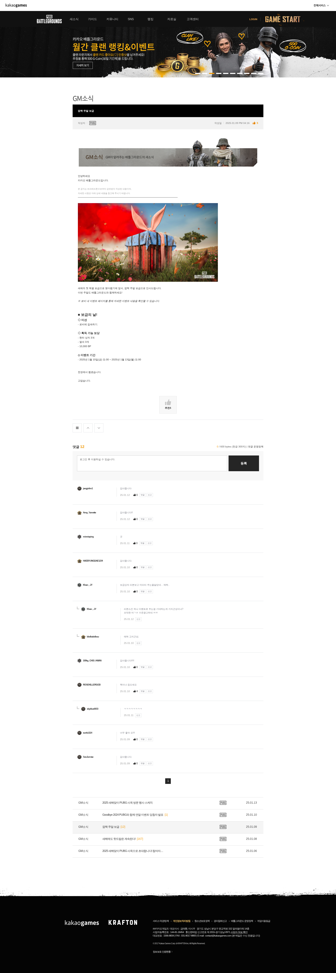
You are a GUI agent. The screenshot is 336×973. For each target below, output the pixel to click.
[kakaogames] (16, 5)
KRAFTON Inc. (183, 943)
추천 (168, 408)
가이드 (92, 19)
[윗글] (88, 427)
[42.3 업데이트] (168, 44)
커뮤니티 (112, 19)
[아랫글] (98, 427)
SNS (131, 19)
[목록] (77, 427)
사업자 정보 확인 (239, 932)
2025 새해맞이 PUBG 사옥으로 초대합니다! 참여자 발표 (133, 850)
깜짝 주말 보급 (110, 826)
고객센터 (193, 19)
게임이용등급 (263, 921)
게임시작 (285, 19)
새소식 (74, 19)
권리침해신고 (220, 921)
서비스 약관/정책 (161, 921)
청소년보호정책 (201, 921)
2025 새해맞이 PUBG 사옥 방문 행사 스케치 (127, 802)
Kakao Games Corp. (167, 943)
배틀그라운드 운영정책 (242, 921)
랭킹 (150, 19)
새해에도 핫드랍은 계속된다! (118, 838)
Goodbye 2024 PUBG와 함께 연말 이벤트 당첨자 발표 (132, 814)
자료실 (171, 19)
